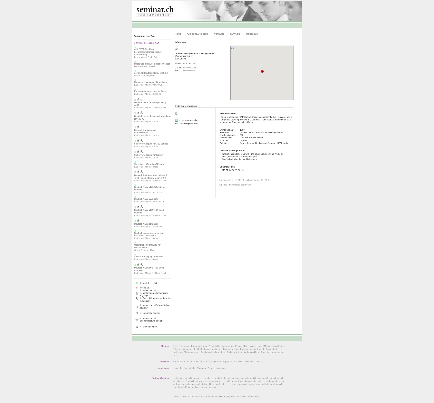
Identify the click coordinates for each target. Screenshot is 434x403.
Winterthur (249, 361)
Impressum (221, 368)
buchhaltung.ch (245, 381)
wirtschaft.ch (178, 381)
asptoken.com (247, 384)
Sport (222, 352)
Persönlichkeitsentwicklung (221, 346)
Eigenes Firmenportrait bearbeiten (235, 185)
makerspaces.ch (193, 384)
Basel (189, 361)
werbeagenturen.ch (275, 381)
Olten (240, 361)
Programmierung (199, 346)
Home (176, 368)
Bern (182, 361)
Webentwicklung (251, 352)
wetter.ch (209, 378)
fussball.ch (259, 381)
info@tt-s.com (189, 68)
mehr (175, 355)
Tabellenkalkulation (210, 352)
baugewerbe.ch (216, 381)
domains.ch (178, 387)
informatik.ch (208, 384)
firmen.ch (190, 381)
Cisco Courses (278, 346)
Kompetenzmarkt (208, 387)
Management (278, 352)
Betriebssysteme (231, 349)
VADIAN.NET (194, 397)
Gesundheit (271, 349)
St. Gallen (197, 361)
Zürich (176, 361)
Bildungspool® (228, 397)
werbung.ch (178, 384)
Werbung (201, 368)
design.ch (277, 384)
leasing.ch (229, 378)
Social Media (264, 346)
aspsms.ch (235, 384)
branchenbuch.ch (278, 378)
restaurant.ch (250, 378)
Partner (211, 368)
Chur (206, 361)
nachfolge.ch (231, 381)
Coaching (265, 352)
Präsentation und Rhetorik (252, 349)
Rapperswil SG (229, 361)
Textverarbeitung (234, 352)
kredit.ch (219, 378)
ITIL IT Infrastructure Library (209, 349)
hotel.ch (239, 378)
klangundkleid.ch (264, 384)
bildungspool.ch (196, 378)
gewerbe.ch (201, 381)
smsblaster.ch (222, 384)
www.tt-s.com (189, 70)
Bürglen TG (215, 361)
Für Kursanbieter (188, 368)
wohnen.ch (263, 378)
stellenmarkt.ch (180, 378)
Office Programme (181, 346)
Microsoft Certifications (245, 346)
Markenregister (192, 387)
